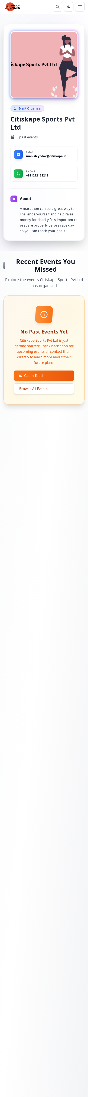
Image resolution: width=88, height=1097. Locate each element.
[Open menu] (80, 7)
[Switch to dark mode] (68, 7)
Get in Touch (34, 375)
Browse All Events (33, 388)
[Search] (57, 7)
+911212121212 (37, 175)
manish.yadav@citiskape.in (46, 156)
